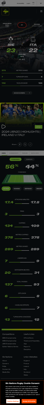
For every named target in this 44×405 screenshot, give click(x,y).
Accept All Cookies (29, 401)
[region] (22, 392)
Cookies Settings (13, 401)
